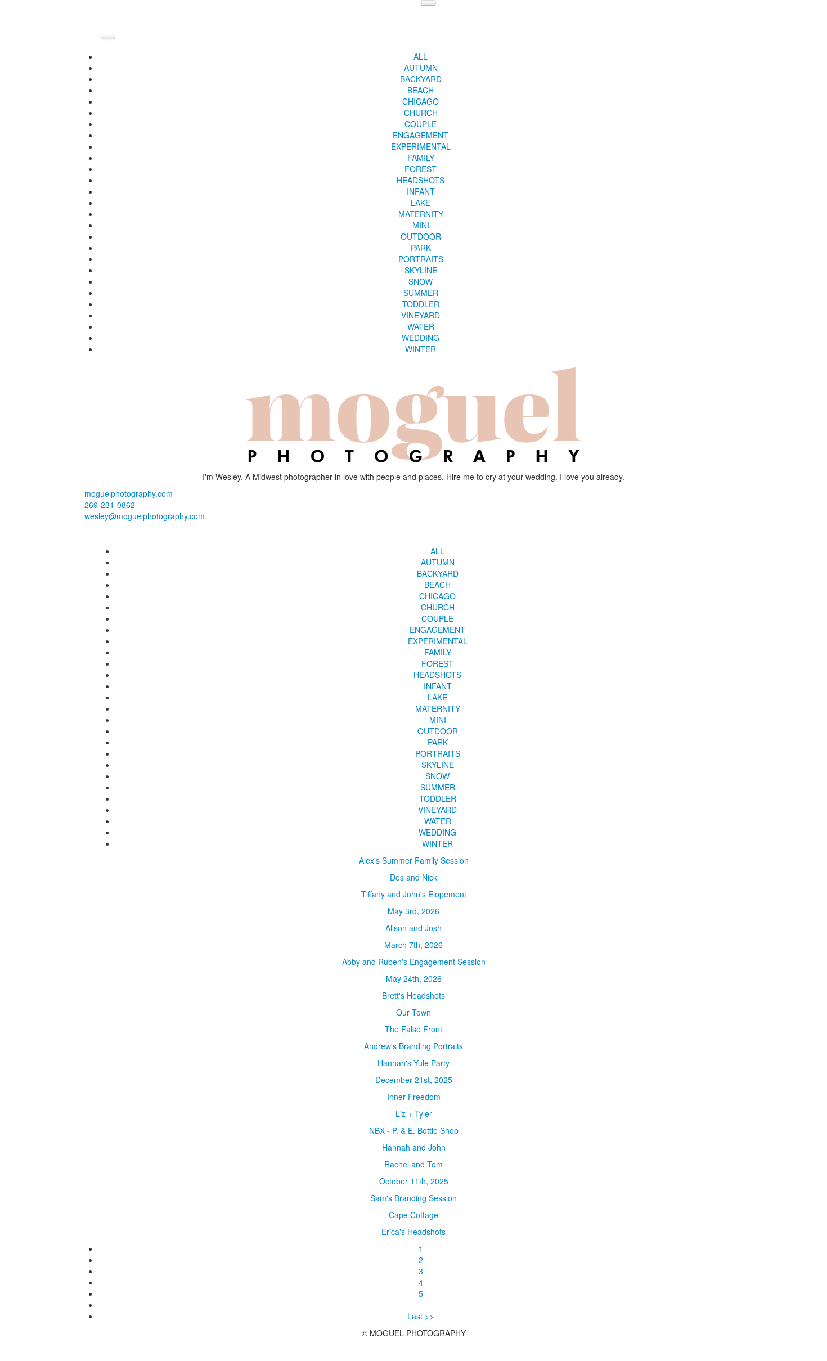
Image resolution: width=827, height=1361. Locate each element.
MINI (420, 225)
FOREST (420, 168)
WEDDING (420, 337)
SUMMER (420, 292)
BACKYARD (421, 78)
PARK (421, 247)
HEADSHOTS (420, 180)
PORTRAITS (420, 258)
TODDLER (420, 303)
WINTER (420, 348)
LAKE (420, 202)
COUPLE (420, 123)
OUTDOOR (421, 236)
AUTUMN (421, 67)
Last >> (420, 1316)
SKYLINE (420, 270)
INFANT (421, 191)
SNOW (420, 281)
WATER (420, 326)
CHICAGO (420, 101)
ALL (421, 56)
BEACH (420, 90)
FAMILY (420, 157)
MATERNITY (420, 213)
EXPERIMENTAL (421, 146)
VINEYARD (420, 315)
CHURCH (421, 112)
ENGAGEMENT (420, 135)
